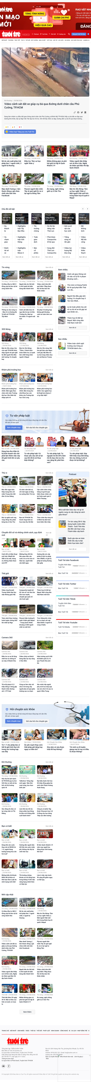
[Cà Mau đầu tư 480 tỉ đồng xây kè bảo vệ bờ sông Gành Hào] (10, 275)
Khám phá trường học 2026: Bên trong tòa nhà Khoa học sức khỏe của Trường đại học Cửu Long (26, 393)
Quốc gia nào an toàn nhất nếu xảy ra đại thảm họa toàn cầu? (76, 540)
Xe (69, 1030)
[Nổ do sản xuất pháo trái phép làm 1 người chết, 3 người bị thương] (11, 151)
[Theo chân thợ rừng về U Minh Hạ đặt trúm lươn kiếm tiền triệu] (45, 508)
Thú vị (23, 40)
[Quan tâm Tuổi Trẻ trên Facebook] (9, 1066)
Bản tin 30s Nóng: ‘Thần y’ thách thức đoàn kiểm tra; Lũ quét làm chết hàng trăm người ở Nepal (27, 352)
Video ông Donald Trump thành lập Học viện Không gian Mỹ (9, 592)
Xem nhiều (63, 270)
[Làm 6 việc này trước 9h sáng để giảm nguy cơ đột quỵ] (45, 863)
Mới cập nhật (7, 894)
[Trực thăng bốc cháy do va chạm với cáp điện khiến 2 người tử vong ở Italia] (45, 609)
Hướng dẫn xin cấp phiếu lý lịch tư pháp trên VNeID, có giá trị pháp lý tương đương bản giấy (44, 558)
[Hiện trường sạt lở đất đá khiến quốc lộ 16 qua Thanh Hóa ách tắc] (45, 645)
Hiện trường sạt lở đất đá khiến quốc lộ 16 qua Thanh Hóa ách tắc (44, 660)
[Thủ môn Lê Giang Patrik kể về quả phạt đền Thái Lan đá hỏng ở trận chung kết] (61, 287)
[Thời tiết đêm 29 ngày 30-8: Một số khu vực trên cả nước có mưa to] (10, 988)
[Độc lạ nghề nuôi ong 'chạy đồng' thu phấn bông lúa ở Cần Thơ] (10, 508)
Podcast (36, 34)
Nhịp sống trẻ (82, 1030)
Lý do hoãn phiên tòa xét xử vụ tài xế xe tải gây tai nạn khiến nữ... (77, 309)
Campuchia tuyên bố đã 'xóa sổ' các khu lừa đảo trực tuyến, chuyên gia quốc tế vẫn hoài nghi (27, 594)
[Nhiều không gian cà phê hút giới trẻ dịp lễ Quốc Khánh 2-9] (57, 151)
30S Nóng (67, 40)
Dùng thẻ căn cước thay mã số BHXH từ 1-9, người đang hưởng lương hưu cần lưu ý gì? (9, 849)
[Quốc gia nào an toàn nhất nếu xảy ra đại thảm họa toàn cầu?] (62, 540)
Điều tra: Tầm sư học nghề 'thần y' (32, 162)
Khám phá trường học (11, 370)
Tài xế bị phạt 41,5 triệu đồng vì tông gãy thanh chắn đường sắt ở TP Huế (9, 688)
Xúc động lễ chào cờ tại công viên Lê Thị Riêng (9, 811)
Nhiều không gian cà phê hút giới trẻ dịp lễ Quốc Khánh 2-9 (57, 163)
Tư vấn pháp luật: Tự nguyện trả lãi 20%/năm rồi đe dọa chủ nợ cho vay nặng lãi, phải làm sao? (56, 457)
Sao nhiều (62, 339)
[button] (83, 209)
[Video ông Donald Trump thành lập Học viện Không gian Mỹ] (10, 581)
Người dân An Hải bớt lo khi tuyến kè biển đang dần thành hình (26, 286)
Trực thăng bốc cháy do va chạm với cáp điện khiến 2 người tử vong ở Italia (44, 621)
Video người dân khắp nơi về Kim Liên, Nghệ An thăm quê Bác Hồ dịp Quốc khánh (79, 164)
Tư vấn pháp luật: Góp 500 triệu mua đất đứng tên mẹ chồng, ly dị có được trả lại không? (79, 456)
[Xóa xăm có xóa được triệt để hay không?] (57, 734)
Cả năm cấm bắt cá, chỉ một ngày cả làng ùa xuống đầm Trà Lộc (27, 492)
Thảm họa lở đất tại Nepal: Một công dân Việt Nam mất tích (75, 320)
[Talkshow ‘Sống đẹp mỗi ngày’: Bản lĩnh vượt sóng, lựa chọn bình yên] (27, 769)
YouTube (44, 34)
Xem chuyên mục (14, 427)
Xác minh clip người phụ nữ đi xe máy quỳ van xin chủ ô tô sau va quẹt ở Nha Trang (45, 688)
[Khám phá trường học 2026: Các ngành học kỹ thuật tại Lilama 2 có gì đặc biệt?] (45, 377)
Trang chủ (5, 1030)
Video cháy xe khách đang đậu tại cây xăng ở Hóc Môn (27, 659)
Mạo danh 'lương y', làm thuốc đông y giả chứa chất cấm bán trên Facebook (11, 192)
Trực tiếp (17, 40)
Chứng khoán (34, 219)
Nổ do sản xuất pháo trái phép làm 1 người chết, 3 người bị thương (11, 163)
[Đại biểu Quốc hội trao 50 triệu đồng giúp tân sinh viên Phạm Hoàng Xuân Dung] (45, 769)
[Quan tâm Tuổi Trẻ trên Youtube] (3, 1066)
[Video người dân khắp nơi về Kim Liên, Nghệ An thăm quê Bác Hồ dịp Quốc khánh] (79, 151)
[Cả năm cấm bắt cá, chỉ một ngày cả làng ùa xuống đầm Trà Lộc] (27, 480)
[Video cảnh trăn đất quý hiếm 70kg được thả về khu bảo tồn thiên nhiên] (45, 275)
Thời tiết (4, 995)
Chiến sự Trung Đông (83, 219)
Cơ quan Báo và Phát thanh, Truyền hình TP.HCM (17, 1060)
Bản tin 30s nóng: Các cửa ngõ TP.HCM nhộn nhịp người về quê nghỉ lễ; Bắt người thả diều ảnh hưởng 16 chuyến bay (10, 353)
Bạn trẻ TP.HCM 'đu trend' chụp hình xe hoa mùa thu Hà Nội (26, 520)
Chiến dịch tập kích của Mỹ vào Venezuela (68, 219)
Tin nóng (11, 40)
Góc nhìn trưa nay (76, 40)
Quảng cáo (62, 34)
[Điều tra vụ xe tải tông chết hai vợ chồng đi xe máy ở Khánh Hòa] (10, 645)
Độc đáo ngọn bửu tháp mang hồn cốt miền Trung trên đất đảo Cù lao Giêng (8, 493)
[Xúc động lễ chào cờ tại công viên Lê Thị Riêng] (10, 797)
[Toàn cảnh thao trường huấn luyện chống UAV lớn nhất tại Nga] (10, 609)
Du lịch (73, 1030)
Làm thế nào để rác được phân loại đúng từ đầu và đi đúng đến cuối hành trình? (27, 812)
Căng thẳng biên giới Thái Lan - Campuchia (50, 219)
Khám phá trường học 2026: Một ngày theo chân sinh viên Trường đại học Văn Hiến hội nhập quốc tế (9, 393)
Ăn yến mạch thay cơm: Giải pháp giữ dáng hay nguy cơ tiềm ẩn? (33, 747)
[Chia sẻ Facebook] (78, 112)
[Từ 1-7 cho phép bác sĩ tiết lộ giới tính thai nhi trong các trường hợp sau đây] (11, 734)
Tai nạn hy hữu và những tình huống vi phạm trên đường (6, 219)
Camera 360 (86, 40)
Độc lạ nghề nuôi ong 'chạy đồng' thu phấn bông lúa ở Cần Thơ (9, 520)
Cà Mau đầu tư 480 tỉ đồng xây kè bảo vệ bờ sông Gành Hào (9, 286)
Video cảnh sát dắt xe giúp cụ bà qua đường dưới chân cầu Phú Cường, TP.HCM (41, 105)
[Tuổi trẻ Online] (18, 1041)
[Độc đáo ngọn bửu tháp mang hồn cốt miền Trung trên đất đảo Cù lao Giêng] (10, 480)
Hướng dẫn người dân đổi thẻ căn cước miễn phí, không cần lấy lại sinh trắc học (27, 848)
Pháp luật (46, 1030)
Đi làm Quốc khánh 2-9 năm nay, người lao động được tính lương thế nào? (45, 848)
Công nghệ (64, 1030)
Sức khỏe (27, 742)
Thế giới (27, 40)
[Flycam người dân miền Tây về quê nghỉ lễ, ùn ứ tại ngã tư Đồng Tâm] (34, 178)
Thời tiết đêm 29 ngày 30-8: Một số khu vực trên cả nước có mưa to (9, 1001)
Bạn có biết (42, 40)
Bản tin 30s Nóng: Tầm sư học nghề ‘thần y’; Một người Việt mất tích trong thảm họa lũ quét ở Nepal (79, 193)
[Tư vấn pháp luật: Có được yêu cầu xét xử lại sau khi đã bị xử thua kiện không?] (34, 441)
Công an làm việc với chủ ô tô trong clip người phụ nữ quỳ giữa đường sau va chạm (27, 688)
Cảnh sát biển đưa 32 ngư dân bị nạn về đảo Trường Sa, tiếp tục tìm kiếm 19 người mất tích (27, 314)
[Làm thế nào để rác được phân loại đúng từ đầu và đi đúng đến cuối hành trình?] (27, 797)
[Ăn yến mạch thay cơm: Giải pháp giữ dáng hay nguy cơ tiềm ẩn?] (34, 734)
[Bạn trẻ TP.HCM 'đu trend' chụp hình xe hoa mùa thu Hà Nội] (27, 508)
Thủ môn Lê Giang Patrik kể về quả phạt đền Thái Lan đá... (77, 287)
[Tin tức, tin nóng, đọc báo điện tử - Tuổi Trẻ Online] (12, 34)
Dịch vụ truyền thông (52, 1057)
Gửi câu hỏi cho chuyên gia (36, 428)
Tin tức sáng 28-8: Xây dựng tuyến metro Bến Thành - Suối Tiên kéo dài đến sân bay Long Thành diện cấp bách (76, 526)
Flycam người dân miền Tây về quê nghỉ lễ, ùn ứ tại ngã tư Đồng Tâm (33, 191)
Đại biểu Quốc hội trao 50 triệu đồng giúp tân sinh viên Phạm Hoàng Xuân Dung (45, 784)
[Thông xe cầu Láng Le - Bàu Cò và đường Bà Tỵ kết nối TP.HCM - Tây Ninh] (10, 300)
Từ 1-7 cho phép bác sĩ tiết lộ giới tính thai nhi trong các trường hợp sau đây (11, 748)
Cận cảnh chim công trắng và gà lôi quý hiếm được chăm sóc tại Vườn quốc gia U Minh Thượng (44, 494)
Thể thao (49, 40)
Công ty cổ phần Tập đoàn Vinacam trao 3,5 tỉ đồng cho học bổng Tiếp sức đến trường (45, 812)
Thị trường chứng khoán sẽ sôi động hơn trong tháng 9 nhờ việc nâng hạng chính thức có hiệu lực (27, 879)
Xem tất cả (6, 257)
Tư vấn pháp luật (30, 449)
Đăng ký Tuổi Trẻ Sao (79, 34)
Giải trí (55, 40)
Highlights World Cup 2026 (20, 219)
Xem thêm (27, 1012)
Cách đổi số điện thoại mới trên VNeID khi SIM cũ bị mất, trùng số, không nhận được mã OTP (9, 558)
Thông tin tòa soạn (8, 1058)
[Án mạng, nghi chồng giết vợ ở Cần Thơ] (57, 178)
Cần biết (53, 34)
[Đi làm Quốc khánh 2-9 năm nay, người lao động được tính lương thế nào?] (45, 833)
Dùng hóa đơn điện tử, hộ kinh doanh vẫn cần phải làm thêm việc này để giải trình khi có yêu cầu (11, 455)
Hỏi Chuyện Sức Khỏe (54, 742)
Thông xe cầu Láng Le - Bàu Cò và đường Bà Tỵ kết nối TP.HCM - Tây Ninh (9, 313)
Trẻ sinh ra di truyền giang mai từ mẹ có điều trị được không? (79, 749)
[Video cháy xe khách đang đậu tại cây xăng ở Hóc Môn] (27, 645)
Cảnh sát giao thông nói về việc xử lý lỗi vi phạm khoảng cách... (76, 276)
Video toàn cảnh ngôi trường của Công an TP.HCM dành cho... (75, 345)
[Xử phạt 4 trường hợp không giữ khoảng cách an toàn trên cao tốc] (45, 300)
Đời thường (34, 40)
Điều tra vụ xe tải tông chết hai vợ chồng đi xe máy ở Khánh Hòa (9, 659)
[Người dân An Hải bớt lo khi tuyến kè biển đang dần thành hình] (27, 275)
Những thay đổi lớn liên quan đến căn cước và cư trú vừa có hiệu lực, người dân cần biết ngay (26, 558)
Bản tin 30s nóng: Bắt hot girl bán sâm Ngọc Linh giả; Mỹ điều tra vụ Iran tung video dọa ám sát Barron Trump (44, 352)
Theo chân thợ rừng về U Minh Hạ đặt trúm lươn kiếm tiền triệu (45, 520)
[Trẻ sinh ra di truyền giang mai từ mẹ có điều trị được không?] (79, 734)
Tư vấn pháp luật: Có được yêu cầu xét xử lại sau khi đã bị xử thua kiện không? (33, 456)
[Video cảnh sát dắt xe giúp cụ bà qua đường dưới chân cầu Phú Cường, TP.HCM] (45, 72)
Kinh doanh (55, 1030)
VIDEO (26, 34)
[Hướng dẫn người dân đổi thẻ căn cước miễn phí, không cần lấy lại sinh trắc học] (27, 833)
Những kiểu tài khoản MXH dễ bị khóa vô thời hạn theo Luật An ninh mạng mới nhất (9, 878)
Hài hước (61, 40)
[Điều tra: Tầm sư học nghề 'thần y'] (34, 151)
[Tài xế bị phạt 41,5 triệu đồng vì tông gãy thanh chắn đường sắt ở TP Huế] (10, 673)
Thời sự (33, 1030)
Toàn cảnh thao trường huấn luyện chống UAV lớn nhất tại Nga (9, 620)
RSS (47, 1058)
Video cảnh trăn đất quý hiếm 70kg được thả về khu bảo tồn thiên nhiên (44, 287)
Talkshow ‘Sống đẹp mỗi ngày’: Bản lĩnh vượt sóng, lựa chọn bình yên (26, 784)
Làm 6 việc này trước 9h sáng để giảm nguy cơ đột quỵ (44, 877)
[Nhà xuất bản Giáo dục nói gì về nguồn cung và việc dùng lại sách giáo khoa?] (73, 493)
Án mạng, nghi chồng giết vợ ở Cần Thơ (55, 190)
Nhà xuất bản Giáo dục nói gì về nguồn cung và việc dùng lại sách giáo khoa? (72, 512)
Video (27, 1030)
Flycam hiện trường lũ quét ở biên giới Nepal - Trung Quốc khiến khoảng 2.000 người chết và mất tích (27, 622)
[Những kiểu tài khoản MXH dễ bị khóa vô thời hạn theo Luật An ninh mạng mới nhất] (10, 863)
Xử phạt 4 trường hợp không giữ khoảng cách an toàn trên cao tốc (44, 313)
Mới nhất (4, 40)
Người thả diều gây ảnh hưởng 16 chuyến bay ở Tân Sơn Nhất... (76, 298)
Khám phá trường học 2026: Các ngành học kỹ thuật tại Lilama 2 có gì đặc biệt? (44, 392)
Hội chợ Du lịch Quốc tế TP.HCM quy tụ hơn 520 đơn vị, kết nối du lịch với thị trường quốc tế (9, 783)
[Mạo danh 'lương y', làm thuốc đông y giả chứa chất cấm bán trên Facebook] (11, 178)
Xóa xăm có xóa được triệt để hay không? (55, 748)
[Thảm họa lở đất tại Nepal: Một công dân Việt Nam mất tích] (61, 320)
